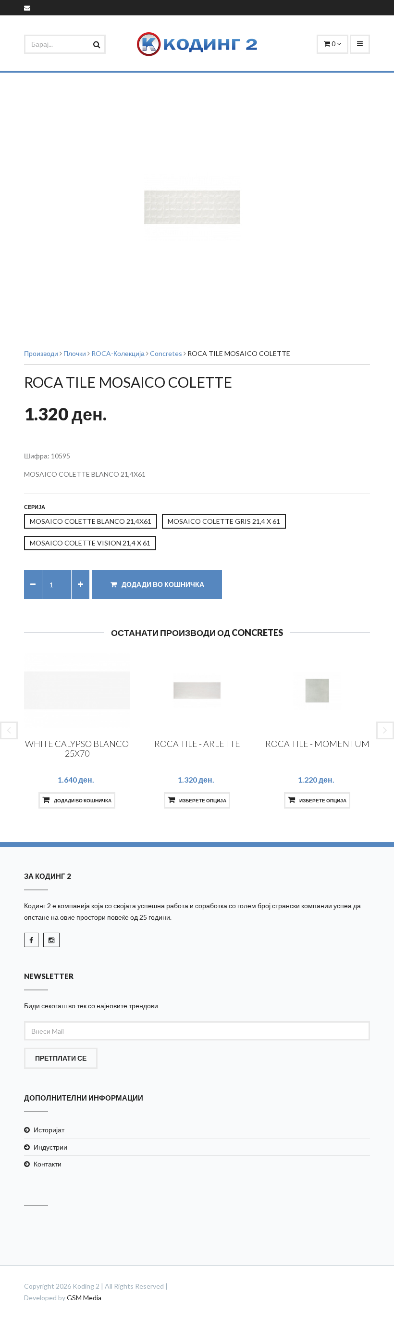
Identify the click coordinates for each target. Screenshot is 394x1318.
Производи (41, 353)
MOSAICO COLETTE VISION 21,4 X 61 (90, 543)
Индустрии (50, 1147)
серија (34, 507)
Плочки (74, 353)
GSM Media (84, 1297)
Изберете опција (202, 800)
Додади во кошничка (162, 584)
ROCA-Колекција (118, 353)
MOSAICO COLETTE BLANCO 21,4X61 (90, 521)
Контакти (48, 1164)
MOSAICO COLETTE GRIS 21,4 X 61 (224, 521)
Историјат (49, 1130)
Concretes (166, 353)
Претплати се (60, 1058)
